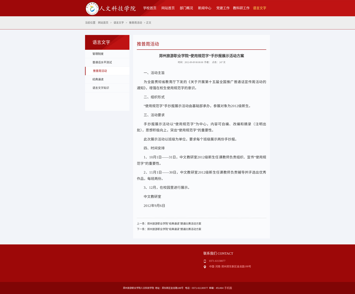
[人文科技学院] (110, 14)
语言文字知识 (100, 87)
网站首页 (168, 8)
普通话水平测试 (102, 62)
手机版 (228, 288)
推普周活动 (135, 22)
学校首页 (149, 8)
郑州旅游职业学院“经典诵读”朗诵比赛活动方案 (174, 223)
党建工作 (223, 8)
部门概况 (186, 8)
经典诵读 (98, 79)
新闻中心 (204, 8)
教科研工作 (241, 8)
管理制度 (98, 53)
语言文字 (259, 8)
